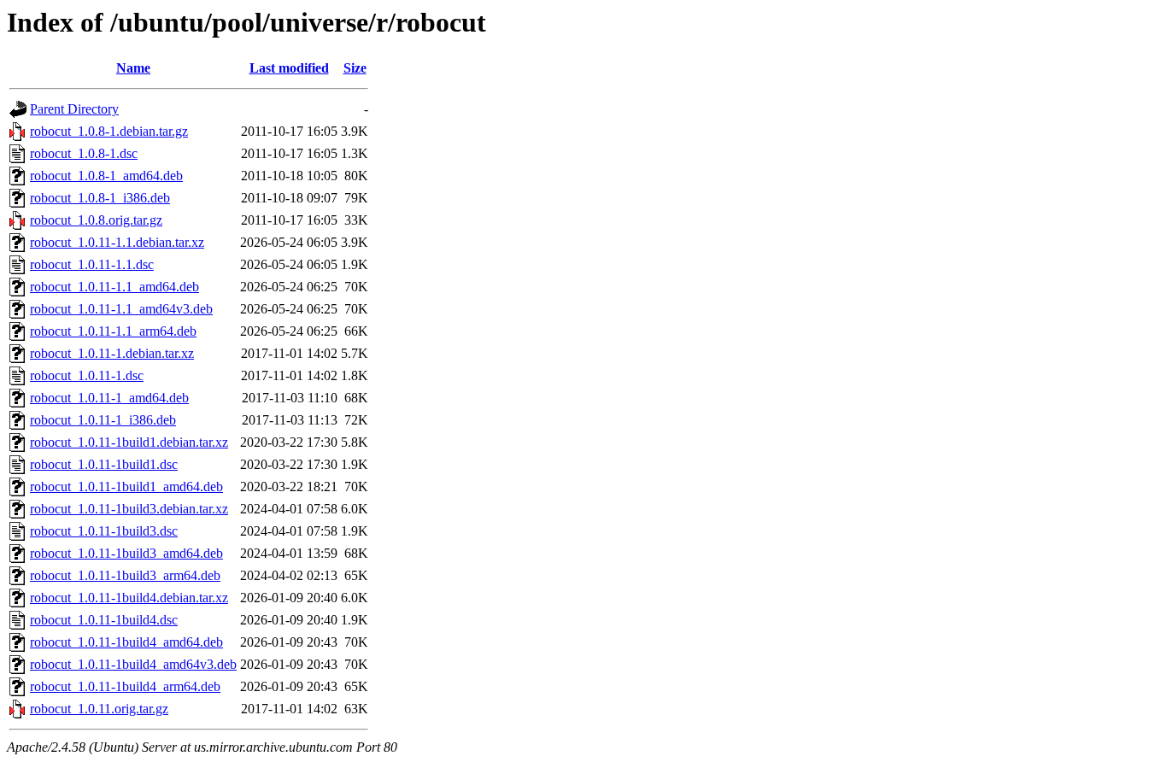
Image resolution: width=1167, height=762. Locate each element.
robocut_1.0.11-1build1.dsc (104, 464)
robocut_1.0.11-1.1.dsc (92, 264)
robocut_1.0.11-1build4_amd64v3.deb (133, 664)
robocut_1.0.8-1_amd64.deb (106, 175)
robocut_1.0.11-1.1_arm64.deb (113, 331)
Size (355, 68)
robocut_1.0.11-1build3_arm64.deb (125, 575)
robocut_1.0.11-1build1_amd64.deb (126, 486)
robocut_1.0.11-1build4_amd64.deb (126, 642)
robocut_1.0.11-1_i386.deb (103, 420)
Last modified (289, 68)
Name (133, 68)
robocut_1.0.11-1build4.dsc (104, 620)
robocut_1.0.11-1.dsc (87, 375)
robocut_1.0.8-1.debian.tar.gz (109, 131)
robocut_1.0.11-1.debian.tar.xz (112, 353)
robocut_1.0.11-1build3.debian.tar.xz (129, 508)
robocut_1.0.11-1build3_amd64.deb (126, 553)
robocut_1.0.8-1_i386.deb (100, 197)
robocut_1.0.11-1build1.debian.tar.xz (129, 442)
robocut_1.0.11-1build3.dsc (104, 531)
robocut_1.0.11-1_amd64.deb (109, 397)
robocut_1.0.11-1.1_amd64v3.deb (121, 309)
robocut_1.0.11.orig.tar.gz (99, 708)
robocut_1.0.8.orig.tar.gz (96, 220)
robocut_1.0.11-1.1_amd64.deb (114, 286)
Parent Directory (74, 109)
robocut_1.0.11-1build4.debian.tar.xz (129, 597)
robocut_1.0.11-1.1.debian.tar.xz (117, 242)
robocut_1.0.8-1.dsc (84, 153)
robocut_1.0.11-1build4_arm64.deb (125, 686)
